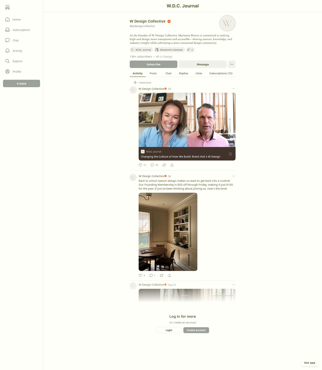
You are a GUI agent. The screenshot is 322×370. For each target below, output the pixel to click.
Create (21, 83)
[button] (21, 19)
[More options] (234, 89)
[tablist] (183, 73)
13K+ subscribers (141, 56)
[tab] (138, 73)
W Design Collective (151, 88)
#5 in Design (164, 56)
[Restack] (164, 165)
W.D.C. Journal (153, 151)
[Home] (7, 7)
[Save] (230, 154)
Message (203, 64)
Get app (309, 362)
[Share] (172, 165)
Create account (196, 330)
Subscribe (153, 64)
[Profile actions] (232, 64)
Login (169, 330)
